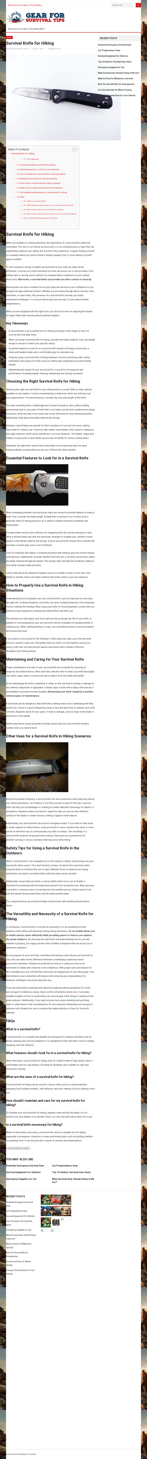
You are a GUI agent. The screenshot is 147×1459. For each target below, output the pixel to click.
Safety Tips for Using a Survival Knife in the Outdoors (41, 188)
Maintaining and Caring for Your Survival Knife (38, 179)
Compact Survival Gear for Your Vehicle (116, 95)
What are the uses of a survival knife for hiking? (45, 210)
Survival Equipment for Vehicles (23, 1172)
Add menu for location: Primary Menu (25, 5)
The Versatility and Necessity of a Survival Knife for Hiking (43, 192)
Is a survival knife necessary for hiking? (42, 218)
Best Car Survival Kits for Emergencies (116, 84)
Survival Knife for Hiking (23, 153)
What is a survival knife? (36, 201)
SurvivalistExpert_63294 (17, 49)
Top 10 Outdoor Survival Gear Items (71, 1172)
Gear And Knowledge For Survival (22, 1454)
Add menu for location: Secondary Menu (26, 29)
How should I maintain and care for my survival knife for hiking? (51, 214)
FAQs (22, 197)
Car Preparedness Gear (65, 1165)
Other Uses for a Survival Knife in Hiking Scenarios (40, 183)
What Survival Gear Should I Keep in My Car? (119, 73)
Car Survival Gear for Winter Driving (115, 90)
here (75, 992)
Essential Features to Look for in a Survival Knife (39, 169)
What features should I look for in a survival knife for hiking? (50, 205)
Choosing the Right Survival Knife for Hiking (37, 165)
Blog (9, 37)
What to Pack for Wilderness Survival (115, 78)
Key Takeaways (33, 159)
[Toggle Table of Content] (73, 149)
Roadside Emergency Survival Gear (25, 1165)
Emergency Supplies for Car (21, 1179)
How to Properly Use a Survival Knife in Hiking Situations (42, 174)
